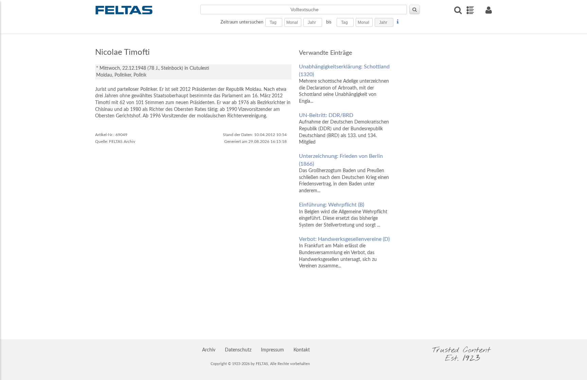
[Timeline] (470, 10)
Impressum (272, 350)
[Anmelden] (488, 10)
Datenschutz (238, 350)
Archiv (208, 350)
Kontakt (302, 350)
